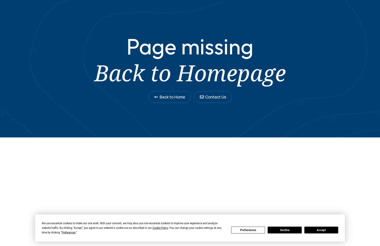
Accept (321, 230)
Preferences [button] (69, 232)
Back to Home (172, 97)
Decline (284, 230)
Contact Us (215, 97)
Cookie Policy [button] (160, 227)
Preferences (248, 230)
